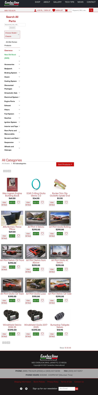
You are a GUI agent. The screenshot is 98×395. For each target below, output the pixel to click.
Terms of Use (66, 381)
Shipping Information (22, 381)
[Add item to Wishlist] (18, 202)
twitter (24, 389)
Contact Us (79, 381)
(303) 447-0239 (53, 370)
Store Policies (39, 381)
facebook (21, 389)
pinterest (29, 389)
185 (9, 171)
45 (70, 348)
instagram (26, 389)
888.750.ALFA (9, 10)
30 (68, 348)
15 (65, 348)
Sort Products (64, 164)
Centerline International (12, 3)
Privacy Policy (52, 381)
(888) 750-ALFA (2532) (33, 370)
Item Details (4, 203)
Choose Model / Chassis (11, 34)
